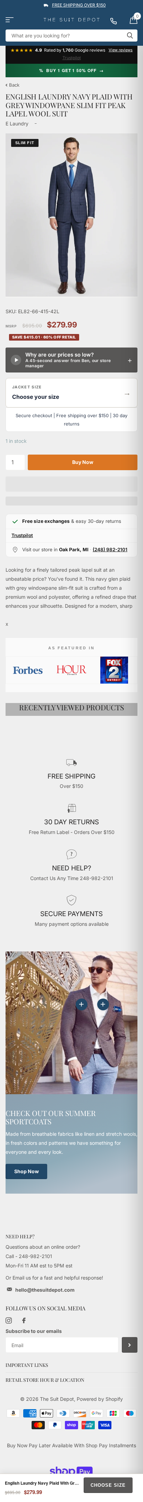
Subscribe (129, 1345)
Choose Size (108, 1485)
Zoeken (129, 35)
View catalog (10, 20)
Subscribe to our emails (34, 1331)
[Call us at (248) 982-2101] (117, 19)
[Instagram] (9, 1320)
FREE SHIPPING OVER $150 (79, 5)
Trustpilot (71, 57)
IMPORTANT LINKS (27, 1365)
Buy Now (82, 462)
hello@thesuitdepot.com (45, 1290)
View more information (103, 1004)
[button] (71, 392)
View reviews (121, 50)
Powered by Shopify (100, 1399)
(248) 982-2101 (110, 549)
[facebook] (24, 1320)
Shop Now (26, 1171)
